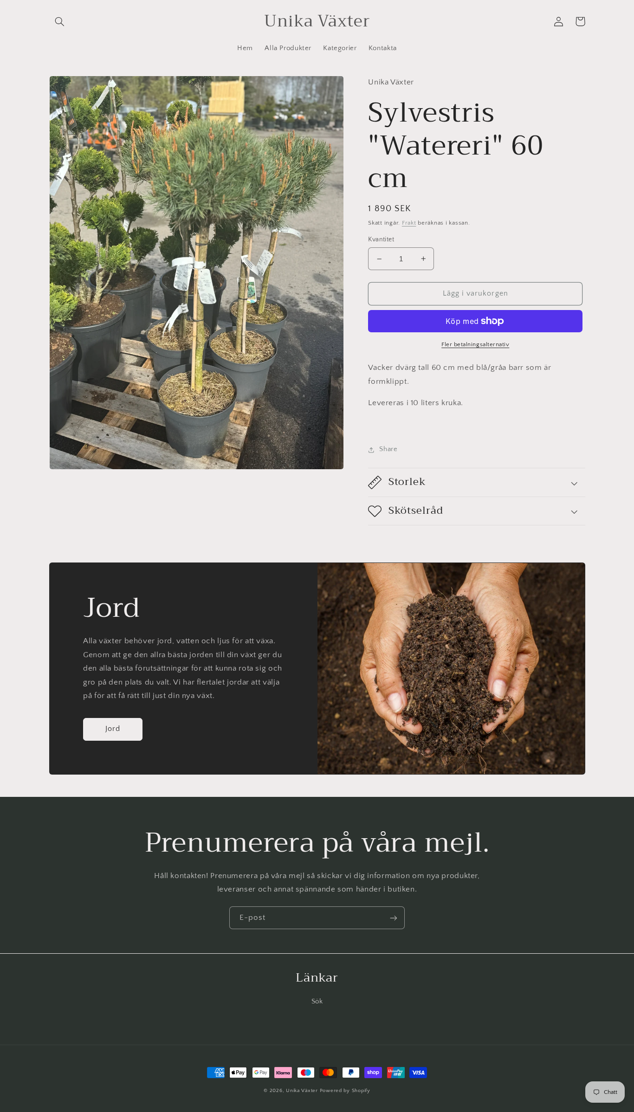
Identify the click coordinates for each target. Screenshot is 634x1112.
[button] (60, 21)
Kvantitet (381, 239)
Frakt (409, 223)
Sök (317, 1001)
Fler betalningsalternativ (475, 344)
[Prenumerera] (393, 917)
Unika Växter (302, 1090)
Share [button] (388, 449)
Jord (112, 729)
